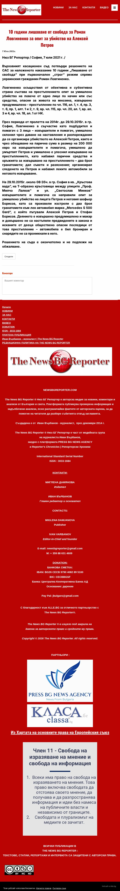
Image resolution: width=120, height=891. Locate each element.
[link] (21, 9)
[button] (60, 361)
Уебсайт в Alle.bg (109, 886)
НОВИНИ (58, 7)
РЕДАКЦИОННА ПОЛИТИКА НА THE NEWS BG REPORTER (36, 343)
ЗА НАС (73, 7)
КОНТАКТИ (88, 7)
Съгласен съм (59, 888)
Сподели (9, 256)
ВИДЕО (104, 7)
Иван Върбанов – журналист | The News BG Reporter (32, 339)
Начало (6, 307)
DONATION (8, 327)
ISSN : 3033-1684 (11, 331)
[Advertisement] (106, 72)
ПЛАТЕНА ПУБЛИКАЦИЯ (16, 335)
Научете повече (43, 888)
